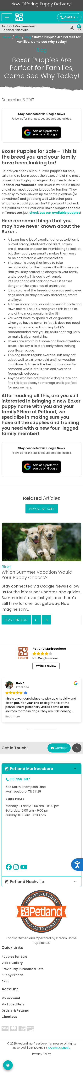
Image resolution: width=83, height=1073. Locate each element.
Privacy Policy (41, 1054)
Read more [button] (12, 716)
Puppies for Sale (14, 956)
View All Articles (41, 508)
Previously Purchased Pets (22, 969)
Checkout (9, 1016)
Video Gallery (12, 963)
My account (11, 998)
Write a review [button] (46, 666)
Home (7, 37)
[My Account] (72, 28)
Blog (18, 37)
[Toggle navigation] (7, 17)
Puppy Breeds (12, 975)
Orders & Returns (15, 1010)
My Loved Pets (13, 1004)
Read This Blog (16, 620)
